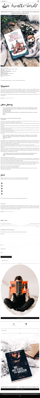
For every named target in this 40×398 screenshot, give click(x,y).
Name (2, 244)
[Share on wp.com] (6, 220)
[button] (38, 1)
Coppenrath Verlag (8, 70)
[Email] (4, 1)
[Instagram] (1, 1)
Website (2, 252)
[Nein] (38, 395)
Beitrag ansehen (20, 389)
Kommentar (3, 233)
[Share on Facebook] (2, 220)
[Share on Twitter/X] (4, 220)
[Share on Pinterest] (5, 220)
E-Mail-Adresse (3, 248)
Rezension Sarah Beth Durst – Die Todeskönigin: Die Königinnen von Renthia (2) (10, 225)
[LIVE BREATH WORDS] (20, 4)
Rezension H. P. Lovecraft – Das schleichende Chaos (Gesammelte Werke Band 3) (30, 225)
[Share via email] (1, 220)
